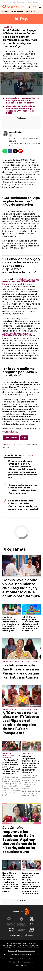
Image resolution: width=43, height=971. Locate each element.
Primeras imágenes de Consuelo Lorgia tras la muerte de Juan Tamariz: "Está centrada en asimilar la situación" (30, 764)
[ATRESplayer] (34, 7)
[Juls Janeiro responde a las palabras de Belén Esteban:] (21, 813)
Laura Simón (15, 132)
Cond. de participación (29, 954)
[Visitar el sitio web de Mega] (21, 924)
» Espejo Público (29, 444)
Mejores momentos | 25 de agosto (20, 662)
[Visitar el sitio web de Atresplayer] (16, 935)
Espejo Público (11, 438)
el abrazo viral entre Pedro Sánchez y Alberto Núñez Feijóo (20, 281)
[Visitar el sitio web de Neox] (32, 919)
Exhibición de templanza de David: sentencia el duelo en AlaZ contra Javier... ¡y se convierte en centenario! (30, 624)
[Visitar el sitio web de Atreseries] (32, 924)
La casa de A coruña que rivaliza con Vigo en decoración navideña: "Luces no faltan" (22, 100)
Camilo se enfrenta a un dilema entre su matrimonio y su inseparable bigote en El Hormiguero (10, 624)
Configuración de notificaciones (21, 962)
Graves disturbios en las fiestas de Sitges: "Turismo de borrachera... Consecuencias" (23, 489)
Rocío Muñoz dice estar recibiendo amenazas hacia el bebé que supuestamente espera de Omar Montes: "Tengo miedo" (10, 882)
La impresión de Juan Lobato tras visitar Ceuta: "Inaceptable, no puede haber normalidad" (23, 504)
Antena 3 (6, 444)
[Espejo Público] (21, 22)
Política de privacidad (26, 951)
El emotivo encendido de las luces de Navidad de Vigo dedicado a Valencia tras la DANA (20, 109)
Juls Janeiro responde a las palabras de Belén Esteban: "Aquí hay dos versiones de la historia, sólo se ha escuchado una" (19, 840)
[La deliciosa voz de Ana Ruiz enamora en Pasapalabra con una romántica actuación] (21, 649)
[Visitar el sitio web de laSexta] (21, 919)
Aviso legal (12, 951)
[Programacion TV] (29, 7)
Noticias (30, 12)
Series (5, 12)
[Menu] (40, 7)
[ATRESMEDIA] (21, 911)
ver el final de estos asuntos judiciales (16, 334)
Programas (17, 12)
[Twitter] (10, 135)
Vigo (24, 438)
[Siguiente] (41, 2)
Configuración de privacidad (21, 958)
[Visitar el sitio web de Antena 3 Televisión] (11, 919)
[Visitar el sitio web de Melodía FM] (32, 930)
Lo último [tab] (28, 455)
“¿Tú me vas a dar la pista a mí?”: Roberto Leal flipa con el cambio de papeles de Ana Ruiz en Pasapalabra (20, 723)
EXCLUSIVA (27, 754)
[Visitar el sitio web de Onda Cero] (11, 930)
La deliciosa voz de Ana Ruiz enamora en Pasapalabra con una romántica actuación (20, 671)
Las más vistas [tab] (12, 455)
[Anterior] (2, 2)
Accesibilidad (21, 966)
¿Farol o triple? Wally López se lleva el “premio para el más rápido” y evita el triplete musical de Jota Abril (11, 767)
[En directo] (23, 7)
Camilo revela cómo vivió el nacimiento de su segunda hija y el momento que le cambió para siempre (21, 588)
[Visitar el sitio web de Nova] (11, 924)
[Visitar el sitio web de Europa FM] (21, 930)
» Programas (16, 444)
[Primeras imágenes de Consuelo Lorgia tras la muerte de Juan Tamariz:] (31, 746)
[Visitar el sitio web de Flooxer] (29, 935)
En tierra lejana (10, 2)
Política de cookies (11, 954)
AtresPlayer (11, 431)
